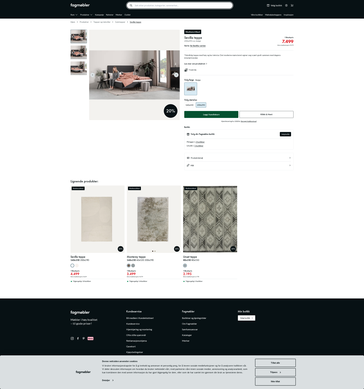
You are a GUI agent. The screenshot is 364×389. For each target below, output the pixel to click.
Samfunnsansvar (190, 329)
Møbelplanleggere (273, 14)
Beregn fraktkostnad (249, 121)
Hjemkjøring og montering (139, 329)
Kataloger (187, 335)
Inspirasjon (288, 14)
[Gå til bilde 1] (152, 251)
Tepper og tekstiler (101, 22)
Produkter (84, 14)
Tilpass (273, 372)
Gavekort (131, 346)
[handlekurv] (285, 5)
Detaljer (106, 380)
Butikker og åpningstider (194, 318)
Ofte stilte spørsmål (136, 335)
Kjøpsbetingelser (134, 352)
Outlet (127, 14)
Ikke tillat (275, 381)
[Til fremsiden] (80, 5)
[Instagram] (72, 338)
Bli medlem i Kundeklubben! (140, 318)
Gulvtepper (120, 22)
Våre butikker (257, 14)
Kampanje (99, 14)
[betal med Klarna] (90, 338)
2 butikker (200, 142)
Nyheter (109, 14)
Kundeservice (132, 323)
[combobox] (180, 5)
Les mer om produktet (194, 64)
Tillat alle (275, 363)
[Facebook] (78, 338)
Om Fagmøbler (189, 323)
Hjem (73, 22)
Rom (73, 14)
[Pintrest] (83, 338)
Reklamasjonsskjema (136, 340)
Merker (119, 14)
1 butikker (198, 145)
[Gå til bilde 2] (155, 251)
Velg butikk (285, 134)
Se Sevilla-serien (198, 45)
